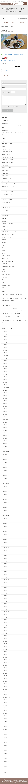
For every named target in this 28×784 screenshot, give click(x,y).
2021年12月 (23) (5, 480)
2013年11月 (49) (5, 739)
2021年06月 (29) (5, 497)
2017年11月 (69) (5, 611)
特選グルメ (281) (6, 250)
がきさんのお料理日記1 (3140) (8, 141)
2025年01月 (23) (5, 382)
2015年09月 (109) (6, 681)
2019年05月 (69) (5, 563)
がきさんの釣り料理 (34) (7, 157)
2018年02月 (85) (5, 603)
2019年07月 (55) (5, 558)
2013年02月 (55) (5, 763)
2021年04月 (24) (5, 502)
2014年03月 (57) (5, 729)
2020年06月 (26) (5, 529)
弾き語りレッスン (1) (6, 237)
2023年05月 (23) (5, 435)
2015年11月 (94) (5, 675)
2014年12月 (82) (5, 705)
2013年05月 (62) (5, 755)
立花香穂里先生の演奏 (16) (8, 266)
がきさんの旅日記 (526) (7, 151)
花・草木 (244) (5, 271)
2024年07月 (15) (5, 398)
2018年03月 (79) (5, 601)
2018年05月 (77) (5, 595)
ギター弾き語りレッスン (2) (8, 186)
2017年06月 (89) (5, 625)
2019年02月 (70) (5, 571)
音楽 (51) (4, 282)
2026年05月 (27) (5, 339)
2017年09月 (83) (5, 617)
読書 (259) (4, 277)
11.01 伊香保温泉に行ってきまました (10, 308)
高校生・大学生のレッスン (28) (9, 287)
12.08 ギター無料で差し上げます (9, 324)
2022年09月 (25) (5, 456)
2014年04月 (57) (5, 726)
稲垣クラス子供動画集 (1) (7, 261)
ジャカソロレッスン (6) (7, 194)
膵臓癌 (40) (4, 269)
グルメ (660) (5, 189)
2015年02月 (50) (5, 699)
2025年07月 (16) (5, 366)
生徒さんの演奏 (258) (6, 255)
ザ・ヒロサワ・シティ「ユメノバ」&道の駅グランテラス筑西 (14, 126)
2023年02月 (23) (5, 443)
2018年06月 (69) (5, 593)
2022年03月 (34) (5, 472)
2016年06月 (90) (5, 657)
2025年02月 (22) (5, 379)
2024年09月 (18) (5, 392)
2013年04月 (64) (5, 758)
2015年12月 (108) (6, 673)
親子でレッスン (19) (6, 274)
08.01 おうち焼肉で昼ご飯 (7, 303)
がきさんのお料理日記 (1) (7, 149)
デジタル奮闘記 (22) (6, 202)
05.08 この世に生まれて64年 (8, 305)
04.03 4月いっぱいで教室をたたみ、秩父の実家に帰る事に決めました (14, 295)
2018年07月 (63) (5, 590)
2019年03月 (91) (5, 569)
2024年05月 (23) (5, 403)
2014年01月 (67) (5, 734)
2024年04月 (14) (5, 406)
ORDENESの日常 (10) (7, 143)
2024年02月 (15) (5, 411)
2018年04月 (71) (5, 598)
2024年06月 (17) (5, 400)
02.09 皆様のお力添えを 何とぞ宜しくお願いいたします (14, 321)
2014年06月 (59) (5, 721)
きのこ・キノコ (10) (6, 167)
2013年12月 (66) (5, 737)
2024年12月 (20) (5, 384)
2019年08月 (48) (5, 555)
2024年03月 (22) (5, 408)
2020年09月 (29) (5, 521)
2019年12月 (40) (5, 545)
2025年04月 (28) (5, 374)
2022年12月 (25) (5, 448)
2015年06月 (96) (5, 689)
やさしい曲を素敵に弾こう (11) (8, 170)
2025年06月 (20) (5, 368)
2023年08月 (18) (5, 427)
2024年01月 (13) (5, 414)
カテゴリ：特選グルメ (23, 18)
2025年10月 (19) (5, 358)
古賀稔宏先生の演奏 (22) (7, 223)
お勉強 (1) (4, 146)
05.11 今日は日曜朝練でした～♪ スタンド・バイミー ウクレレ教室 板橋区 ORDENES (14, 299)
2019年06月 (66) (5, 561)
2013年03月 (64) (5, 761)
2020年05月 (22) (5, 531)
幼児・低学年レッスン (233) (8, 234)
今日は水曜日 (5, 130)
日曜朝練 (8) (4, 239)
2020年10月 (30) (5, 518)
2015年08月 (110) (6, 683)
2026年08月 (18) (5, 331)
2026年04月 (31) (5, 342)
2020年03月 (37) (5, 537)
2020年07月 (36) (5, 526)
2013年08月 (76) (5, 747)
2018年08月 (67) (5, 587)
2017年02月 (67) (5, 635)
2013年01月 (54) (5, 766)
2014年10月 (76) (5, 710)
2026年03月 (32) (5, 344)
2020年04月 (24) (5, 534)
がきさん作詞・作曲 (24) (7, 162)
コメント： (4, 95)
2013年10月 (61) (5, 742)
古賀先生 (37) (5, 221)
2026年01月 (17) (5, 350)
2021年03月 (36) (5, 504)
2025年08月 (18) (5, 363)
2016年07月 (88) (5, 654)
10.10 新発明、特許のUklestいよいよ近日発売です (13, 310)
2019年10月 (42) (5, 550)
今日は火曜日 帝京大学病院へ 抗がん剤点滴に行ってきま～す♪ (14, 133)
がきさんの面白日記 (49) (7, 159)
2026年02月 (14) (5, 347)
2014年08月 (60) (5, 715)
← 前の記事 (5, 70)
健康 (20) (4, 218)
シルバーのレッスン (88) (7, 191)
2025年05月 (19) (5, 371)
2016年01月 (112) (6, 670)
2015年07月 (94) (5, 686)
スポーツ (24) (5, 197)
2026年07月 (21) (5, 334)
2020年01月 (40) (5, 542)
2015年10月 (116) (6, 678)
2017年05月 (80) (5, 627)
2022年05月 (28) (5, 467)
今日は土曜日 (5, 120)
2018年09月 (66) (5, 585)
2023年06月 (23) (5, 432)
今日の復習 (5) (5, 215)
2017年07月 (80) (5, 622)
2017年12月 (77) (5, 609)
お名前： (4, 87)
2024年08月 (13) (5, 395)
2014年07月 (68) (5, 718)
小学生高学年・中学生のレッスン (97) (10, 231)
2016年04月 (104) (6, 662)
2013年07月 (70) (5, 750)
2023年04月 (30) (5, 438)
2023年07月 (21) (5, 430)
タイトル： (4, 82)
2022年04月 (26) (5, 470)
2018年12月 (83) (5, 577)
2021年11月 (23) (5, 483)
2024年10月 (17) (5, 390)
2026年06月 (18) (5, 336)
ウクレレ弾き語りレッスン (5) (8, 183)
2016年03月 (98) (5, 665)
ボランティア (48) (6, 207)
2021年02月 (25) (5, 507)
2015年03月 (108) (6, 697)
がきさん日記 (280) (6, 165)
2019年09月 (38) (5, 553)
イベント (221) (5, 175)
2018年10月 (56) (5, 582)
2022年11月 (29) (5, 451)
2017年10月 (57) (5, 614)
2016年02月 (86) (5, 667)
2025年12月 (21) (5, 352)
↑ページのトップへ (5, 772)
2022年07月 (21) (5, 462)
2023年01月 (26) (5, 446)
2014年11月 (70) (5, 707)
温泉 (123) (4, 247)
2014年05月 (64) (5, 723)
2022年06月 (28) (5, 464)
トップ (12, 772)
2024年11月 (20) (5, 387)
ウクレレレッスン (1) (6, 178)
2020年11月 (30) (5, 515)
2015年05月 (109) (6, 691)
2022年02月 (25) (5, 475)
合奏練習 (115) (5, 226)
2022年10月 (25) (5, 454)
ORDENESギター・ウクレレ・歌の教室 (15, 779)
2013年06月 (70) (5, 753)
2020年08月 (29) (5, 523)
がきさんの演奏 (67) (6, 154)
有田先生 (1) (4, 242)
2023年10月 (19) (5, 422)
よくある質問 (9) (5, 173)
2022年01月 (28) (5, 478)
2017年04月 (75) (5, 630)
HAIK (15, 782)
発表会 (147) (5, 258)
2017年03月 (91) (5, 633)
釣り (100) (4, 279)
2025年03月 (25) (5, 376)
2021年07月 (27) (5, 494)
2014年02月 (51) (5, 731)
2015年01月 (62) (5, 702)
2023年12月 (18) (5, 416)
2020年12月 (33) (5, 513)
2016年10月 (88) (5, 646)
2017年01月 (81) (5, 638)
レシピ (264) (5, 210)
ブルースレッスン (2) (6, 205)
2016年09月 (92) (5, 649)
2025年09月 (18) (5, 360)
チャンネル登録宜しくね (13, 58)
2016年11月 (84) (5, 643)
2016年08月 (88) (5, 651)
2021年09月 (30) (5, 488)
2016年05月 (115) (6, 659)
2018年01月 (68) (5, 606)
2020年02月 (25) (5, 539)
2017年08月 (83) (5, 619)
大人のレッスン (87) (6, 229)
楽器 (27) (4, 245)
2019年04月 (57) (5, 566)
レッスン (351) (5, 213)
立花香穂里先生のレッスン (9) (8, 263)
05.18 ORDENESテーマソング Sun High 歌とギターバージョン (14, 317)
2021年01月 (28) (5, 510)
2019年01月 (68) (5, 574)
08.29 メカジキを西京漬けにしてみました (11, 313)
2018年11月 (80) (5, 579)
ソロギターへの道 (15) (7, 199)
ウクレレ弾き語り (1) (6, 181)
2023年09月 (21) (5, 424)
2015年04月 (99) (5, 694)
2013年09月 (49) (5, 745)
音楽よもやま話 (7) (6, 285)
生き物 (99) (4, 253)
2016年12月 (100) (6, 641)
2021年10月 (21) (5, 486)
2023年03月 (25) (5, 440)
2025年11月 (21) (5, 355)
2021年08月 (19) (5, 491)
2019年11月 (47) (5, 547)
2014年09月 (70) (5, 713)
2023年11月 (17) (5, 419)
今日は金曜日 (5, 123)
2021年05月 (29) (5, 499)
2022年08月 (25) (5, 459)
